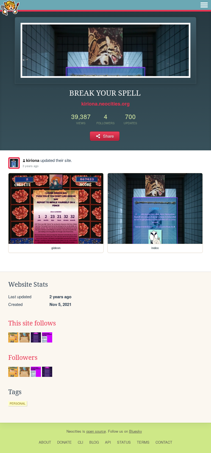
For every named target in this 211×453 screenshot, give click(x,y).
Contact (164, 442)
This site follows (32, 323)
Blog (94, 442)
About (45, 442)
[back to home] (10, 7)
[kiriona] (14, 163)
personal (18, 403)
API (108, 442)
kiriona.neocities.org (105, 103)
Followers (22, 357)
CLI (80, 442)
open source (96, 431)
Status (124, 442)
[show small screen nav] (204, 5)
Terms (143, 442)
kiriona (32, 160)
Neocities (73, 431)
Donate (64, 442)
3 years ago (30, 166)
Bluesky (135, 431)
